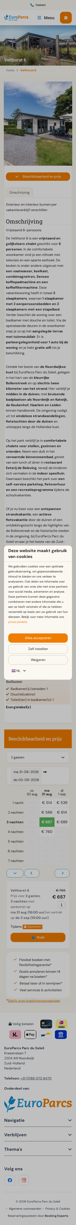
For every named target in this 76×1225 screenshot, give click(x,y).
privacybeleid (17, 622)
